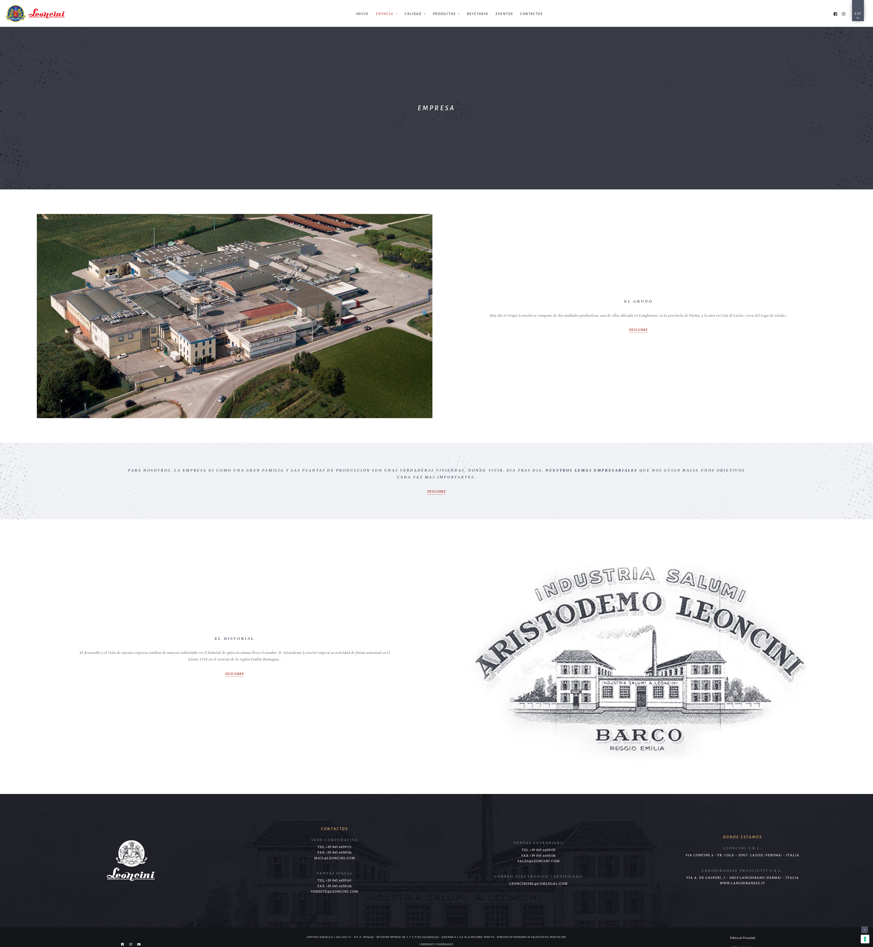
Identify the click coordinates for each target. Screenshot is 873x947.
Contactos (531, 14)
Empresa (385, 14)
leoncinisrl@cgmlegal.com (538, 883)
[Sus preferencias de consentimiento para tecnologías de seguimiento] (865, 939)
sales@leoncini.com (538, 861)
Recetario (477, 14)
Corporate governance (436, 944)
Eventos (504, 14)
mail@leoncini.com (334, 858)
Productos (444, 14)
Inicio (362, 14)
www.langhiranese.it (742, 883)
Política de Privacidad (742, 938)
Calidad (413, 14)
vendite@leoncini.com (334, 891)
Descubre (638, 330)
